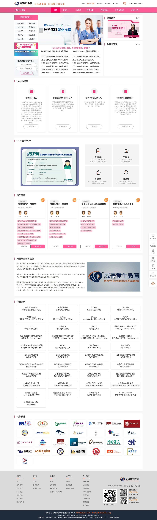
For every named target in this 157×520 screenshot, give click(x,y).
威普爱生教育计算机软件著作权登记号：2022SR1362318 (125, 328)
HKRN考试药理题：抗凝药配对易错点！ (90, 63)
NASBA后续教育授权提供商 (62, 346)
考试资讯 (104, 10)
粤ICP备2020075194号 (83, 513)
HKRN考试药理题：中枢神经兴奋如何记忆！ (60, 63)
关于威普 (116, 3)
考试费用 (20, 31)
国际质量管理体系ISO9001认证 (125, 309)
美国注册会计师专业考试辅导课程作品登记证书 (125, 375)
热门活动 (20, 498)
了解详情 (24, 246)
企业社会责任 (87, 492)
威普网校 (99, 3)
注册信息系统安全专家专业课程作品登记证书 (31, 365)
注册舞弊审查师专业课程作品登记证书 (94, 356)
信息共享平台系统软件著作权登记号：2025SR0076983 (125, 337)
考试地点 (32, 27)
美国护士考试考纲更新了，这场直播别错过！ (92, 72)
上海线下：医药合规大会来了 (55, 72)
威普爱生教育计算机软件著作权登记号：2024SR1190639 (63, 337)
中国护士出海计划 (56, 492)
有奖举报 (86, 505)
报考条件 (20, 23)
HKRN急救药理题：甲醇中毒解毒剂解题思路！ (92, 66)
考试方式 (32, 31)
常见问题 (20, 39)
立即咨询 (38, 246)
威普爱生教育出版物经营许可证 (63, 309)
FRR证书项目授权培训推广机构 (94, 394)
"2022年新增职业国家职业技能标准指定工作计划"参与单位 (31, 346)
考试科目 (20, 35)
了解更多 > (31, 126)
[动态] (43, 57)
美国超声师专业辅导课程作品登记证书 (31, 375)
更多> (138, 18)
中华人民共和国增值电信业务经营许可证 (31, 309)
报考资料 (32, 23)
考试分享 (20, 495)
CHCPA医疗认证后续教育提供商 (62, 318)
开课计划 (134, 10)
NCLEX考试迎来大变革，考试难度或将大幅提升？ (71, 48)
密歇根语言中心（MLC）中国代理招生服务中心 (62, 394)
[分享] (43, 63)
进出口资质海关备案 (94, 328)
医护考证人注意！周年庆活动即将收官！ (59, 60)
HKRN (65, 10)
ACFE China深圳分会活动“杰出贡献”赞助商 (31, 318)
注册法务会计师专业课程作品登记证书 (125, 356)
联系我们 (86, 495)
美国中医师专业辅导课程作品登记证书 (94, 365)
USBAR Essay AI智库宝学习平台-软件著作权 (125, 394)
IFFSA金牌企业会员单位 (31, 328)
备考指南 (90, 10)
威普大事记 (86, 498)
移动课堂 (108, 3)
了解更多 (32, 39)
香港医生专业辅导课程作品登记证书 (94, 375)
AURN (78, 10)
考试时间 (20, 27)
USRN (17, 10)
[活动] (43, 69)
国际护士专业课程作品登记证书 (63, 356)
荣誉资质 (86, 485)
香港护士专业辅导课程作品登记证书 (125, 365)
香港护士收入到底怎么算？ (86, 60)
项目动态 (20, 492)
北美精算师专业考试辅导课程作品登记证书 (31, 384)
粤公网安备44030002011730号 (101, 513)
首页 (83, 3)
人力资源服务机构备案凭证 (94, 309)
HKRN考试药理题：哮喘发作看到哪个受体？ (60, 66)
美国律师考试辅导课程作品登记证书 (62, 384)
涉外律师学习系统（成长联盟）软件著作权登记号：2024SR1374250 (94, 337)
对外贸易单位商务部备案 (63, 328)
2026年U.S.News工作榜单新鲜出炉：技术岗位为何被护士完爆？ (95, 51)
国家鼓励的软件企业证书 (125, 346)
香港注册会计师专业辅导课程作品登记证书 (62, 375)
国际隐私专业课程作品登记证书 (31, 356)
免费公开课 (90, 3)
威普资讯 (86, 502)
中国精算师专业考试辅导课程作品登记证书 (94, 384)
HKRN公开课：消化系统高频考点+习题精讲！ (61, 69)
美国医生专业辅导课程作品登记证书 (62, 365)
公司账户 (86, 488)
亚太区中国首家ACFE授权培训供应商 (31, 394)
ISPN (55, 10)
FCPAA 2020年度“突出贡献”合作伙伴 (94, 318)
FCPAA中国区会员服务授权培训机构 (125, 318)
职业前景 (32, 35)
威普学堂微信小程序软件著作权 (31, 403)
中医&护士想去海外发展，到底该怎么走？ (91, 69)
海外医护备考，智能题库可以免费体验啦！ (56, 51)
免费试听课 (119, 10)
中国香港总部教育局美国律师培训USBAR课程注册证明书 (126, 384)
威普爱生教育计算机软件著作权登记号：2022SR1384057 (31, 337)
